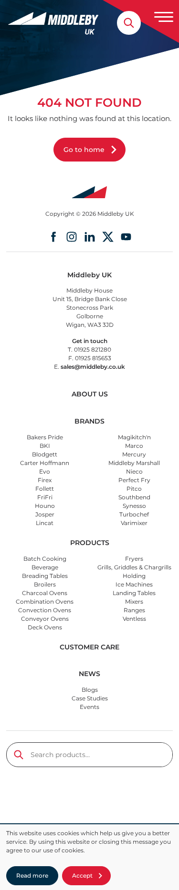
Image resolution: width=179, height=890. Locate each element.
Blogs (90, 689)
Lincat (44, 522)
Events (89, 706)
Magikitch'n (134, 437)
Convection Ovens (44, 610)
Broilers (45, 584)
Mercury (134, 454)
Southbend (134, 497)
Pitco (134, 488)
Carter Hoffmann (44, 462)
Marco (134, 445)
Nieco (134, 471)
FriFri (45, 497)
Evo (44, 471)
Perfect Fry (134, 480)
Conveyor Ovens (45, 618)
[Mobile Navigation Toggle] (163, 16)
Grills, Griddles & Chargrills (134, 567)
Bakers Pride (45, 437)
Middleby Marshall (134, 462)
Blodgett (44, 454)
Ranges (134, 610)
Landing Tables (134, 593)
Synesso (134, 505)
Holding (134, 575)
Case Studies (90, 698)
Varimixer (134, 522)
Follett (44, 488)
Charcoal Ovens (44, 593)
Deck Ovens (45, 627)
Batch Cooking (44, 558)
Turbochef (134, 514)
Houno (45, 505)
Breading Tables (45, 575)
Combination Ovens (45, 601)
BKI (45, 445)
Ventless (134, 618)
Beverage (45, 567)
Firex (45, 480)
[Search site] (129, 23)
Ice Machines (134, 584)
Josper (44, 514)
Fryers (134, 558)
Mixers (134, 601)
